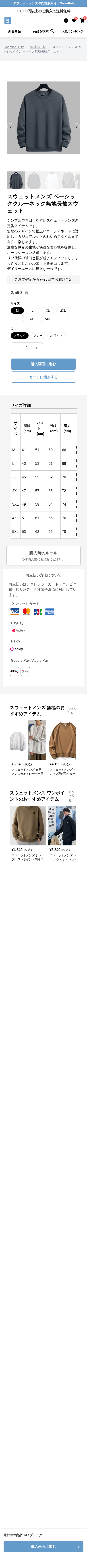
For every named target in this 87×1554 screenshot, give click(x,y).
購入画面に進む (43, 364)
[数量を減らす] (17, 347)
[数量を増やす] (36, 347)
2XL (63, 310)
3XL (17, 319)
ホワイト (56, 335)
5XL (48, 319)
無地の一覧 (38, 47)
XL (48, 310)
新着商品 (14, 31)
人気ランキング (72, 31)
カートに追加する (43, 377)
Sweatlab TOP (14, 47)
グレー (38, 335)
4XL (32, 319)
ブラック (19, 335)
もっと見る (71, 711)
